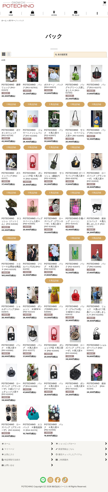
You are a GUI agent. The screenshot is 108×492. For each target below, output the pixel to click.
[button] (97, 13)
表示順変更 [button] (63, 54)
